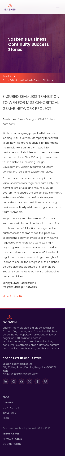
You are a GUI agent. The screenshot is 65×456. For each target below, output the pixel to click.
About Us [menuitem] (7, 76)
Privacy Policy (12, 439)
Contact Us (11, 407)
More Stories (10, 296)
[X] (29, 381)
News (6, 418)
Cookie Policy (12, 444)
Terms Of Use (11, 433)
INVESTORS (9, 412)
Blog (6, 397)
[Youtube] (21, 381)
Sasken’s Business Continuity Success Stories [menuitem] (26, 80)
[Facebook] (37, 381)
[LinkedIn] (5, 381)
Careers (8, 402)
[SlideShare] (45, 381)
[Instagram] (13, 381)
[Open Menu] (58, 6)
